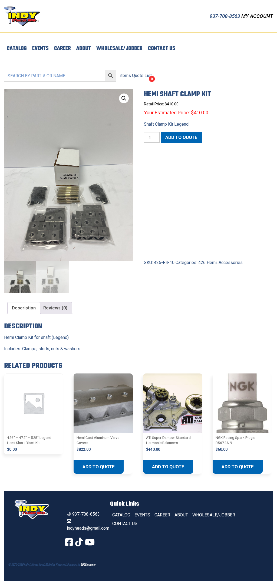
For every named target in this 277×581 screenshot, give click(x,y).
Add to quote (181, 137)
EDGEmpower (88, 564)
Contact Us (161, 49)
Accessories (231, 262)
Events (40, 49)
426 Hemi (207, 262)
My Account (257, 16)
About (83, 49)
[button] (124, 98)
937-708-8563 (225, 16)
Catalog (17, 49)
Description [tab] (24, 307)
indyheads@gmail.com (88, 528)
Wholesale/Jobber (119, 49)
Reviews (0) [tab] (55, 307)
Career (62, 49)
